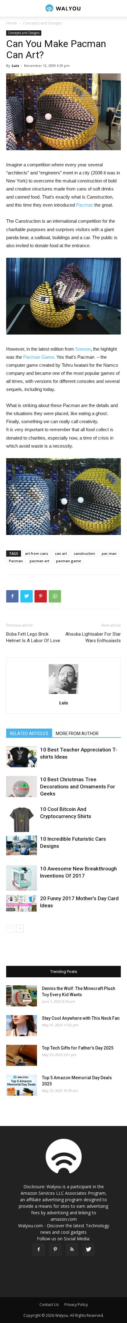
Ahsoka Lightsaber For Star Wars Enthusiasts (93, 637)
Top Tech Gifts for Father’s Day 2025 (77, 1047)
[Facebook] (38, 1249)
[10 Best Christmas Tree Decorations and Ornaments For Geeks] (21, 786)
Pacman (84, 205)
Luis (15, 65)
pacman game (68, 561)
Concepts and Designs (42, 23)
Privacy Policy (76, 1304)
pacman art (39, 561)
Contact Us (49, 1304)
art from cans (36, 553)
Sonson (83, 349)
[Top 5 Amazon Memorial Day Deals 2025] (21, 1085)
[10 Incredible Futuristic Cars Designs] (21, 845)
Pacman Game (38, 357)
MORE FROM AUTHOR (77, 733)
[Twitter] (88, 1249)
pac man (109, 553)
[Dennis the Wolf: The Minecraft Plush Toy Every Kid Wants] (21, 996)
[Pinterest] (55, 1249)
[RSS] (72, 1249)
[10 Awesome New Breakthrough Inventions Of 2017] (21, 878)
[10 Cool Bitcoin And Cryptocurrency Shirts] (21, 820)
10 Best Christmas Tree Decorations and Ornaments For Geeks (77, 786)
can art (61, 553)
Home (11, 23)
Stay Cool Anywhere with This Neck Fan (81, 1018)
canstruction (84, 553)
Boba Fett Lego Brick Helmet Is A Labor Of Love (33, 637)
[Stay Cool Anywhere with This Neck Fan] (21, 1025)
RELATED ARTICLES (29, 733)
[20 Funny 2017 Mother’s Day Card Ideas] (21, 903)
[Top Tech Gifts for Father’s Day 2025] (21, 1055)
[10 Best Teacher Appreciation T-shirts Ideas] (21, 757)
